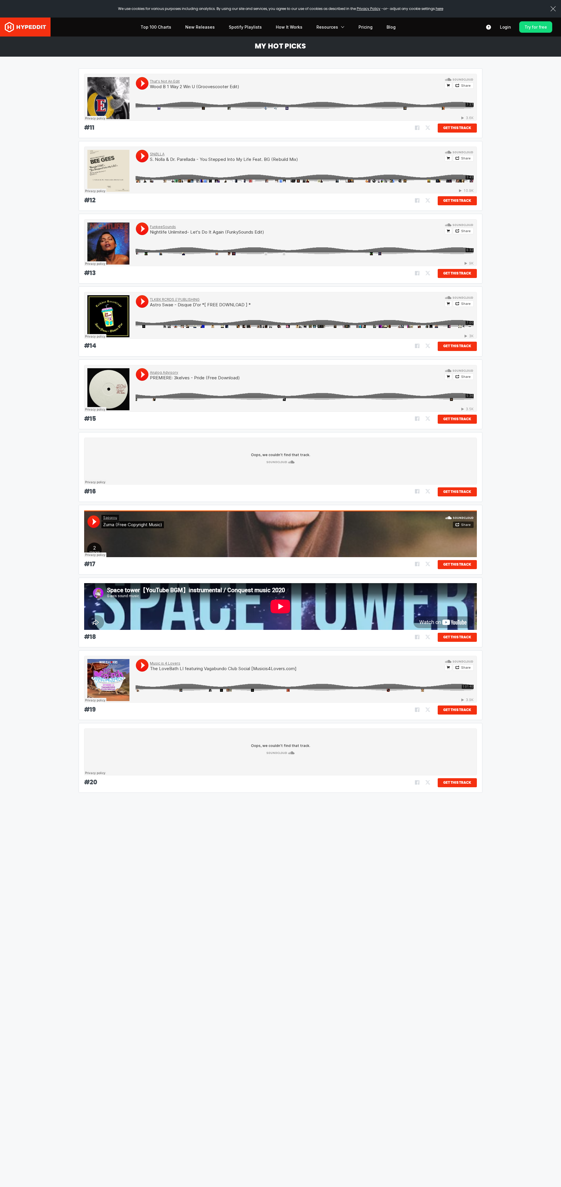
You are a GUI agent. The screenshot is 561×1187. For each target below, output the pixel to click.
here (439, 9)
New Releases (200, 27)
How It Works (289, 27)
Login (505, 27)
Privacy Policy (368, 9)
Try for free (535, 27)
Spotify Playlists (245, 27)
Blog (391, 27)
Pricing (366, 27)
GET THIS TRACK (457, 128)
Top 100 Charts (156, 27)
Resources (327, 27)
